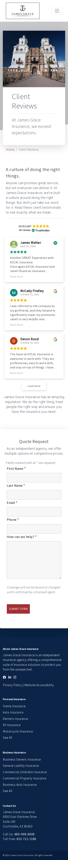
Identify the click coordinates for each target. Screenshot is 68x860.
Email (12, 503)
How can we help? (21, 537)
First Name (16, 468)
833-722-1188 (26, 839)
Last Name (16, 485)
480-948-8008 (24, 834)
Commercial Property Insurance (24, 778)
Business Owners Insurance (22, 759)
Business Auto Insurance (20, 785)
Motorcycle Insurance (18, 731)
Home (10, 149)
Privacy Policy (12, 685)
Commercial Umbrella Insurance (25, 772)
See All (7, 738)
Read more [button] (16, 276)
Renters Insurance (15, 719)
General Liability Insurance (21, 766)
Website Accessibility (39, 685)
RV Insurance (12, 725)
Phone (13, 520)
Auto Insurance (13, 712)
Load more (34, 386)
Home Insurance (14, 706)
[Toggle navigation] (57, 11)
